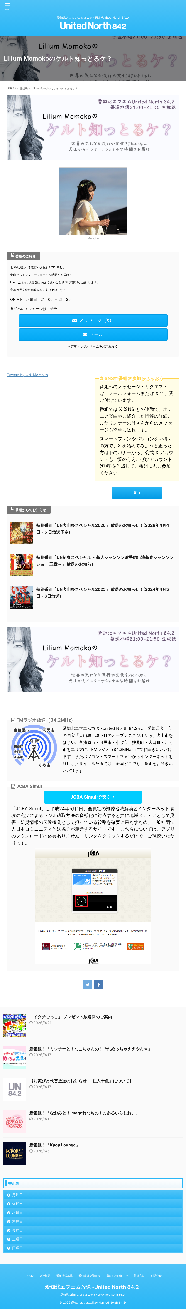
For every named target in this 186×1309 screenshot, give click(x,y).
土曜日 (17, 1239)
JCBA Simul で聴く (91, 797)
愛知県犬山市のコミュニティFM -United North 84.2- (93, 1294)
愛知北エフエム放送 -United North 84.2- (93, 1287)
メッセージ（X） (96, 320)
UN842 (29, 1275)
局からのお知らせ (117, 1275)
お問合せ (156, 1275)
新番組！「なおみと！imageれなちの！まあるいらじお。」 (84, 1112)
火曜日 (17, 1203)
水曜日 (17, 1212)
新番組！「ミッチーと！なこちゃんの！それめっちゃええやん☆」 (90, 1048)
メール (96, 334)
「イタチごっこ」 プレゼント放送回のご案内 (70, 1016)
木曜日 (17, 1221)
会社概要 (44, 1275)
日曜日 (17, 1248)
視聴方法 (139, 1275)
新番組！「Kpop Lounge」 (54, 1145)
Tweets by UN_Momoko (27, 375)
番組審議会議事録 (89, 1275)
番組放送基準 (64, 1275)
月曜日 (17, 1194)
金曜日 (17, 1230)
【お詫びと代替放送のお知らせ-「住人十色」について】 (81, 1080)
